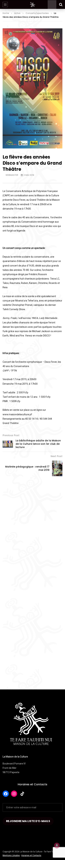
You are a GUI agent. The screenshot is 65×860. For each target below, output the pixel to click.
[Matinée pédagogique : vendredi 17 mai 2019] (57, 468)
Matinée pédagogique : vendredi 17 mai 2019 (27, 468)
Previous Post (11, 435)
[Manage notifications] (57, 845)
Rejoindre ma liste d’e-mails (28, 821)
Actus (17, 13)
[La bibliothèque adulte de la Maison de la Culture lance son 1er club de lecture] (8, 444)
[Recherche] (60, 4)
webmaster (12, 175)
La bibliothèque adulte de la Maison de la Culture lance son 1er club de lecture (38, 444)
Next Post (56, 456)
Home (6, 13)
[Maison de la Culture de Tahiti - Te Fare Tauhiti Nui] (32, 4)
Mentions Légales (11, 855)
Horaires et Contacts (32, 784)
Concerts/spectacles (37, 13)
